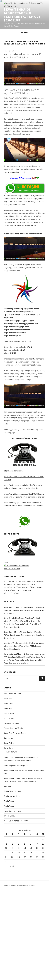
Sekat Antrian (9, 743)
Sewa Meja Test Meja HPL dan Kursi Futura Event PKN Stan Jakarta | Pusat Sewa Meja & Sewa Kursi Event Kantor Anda (24, 657)
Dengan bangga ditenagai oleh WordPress (19, 885)
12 (19, 848)
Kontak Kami (9, 713)
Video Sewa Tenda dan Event (16, 821)
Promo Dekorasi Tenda (13, 728)
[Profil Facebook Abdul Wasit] (16, 565)
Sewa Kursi (8, 748)
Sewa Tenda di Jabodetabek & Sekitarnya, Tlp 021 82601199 (22, 15)
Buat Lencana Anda (12, 568)
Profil (6, 562)
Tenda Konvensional (12, 796)
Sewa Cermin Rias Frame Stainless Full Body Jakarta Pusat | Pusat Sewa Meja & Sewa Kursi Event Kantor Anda (23, 621)
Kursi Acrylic (9, 718)
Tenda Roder (9, 801)
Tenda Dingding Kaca (12, 791)
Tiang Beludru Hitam (12, 811)
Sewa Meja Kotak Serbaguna (15, 766)
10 (6, 848)
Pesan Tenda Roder (12, 723)
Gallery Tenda (9, 704)
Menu (26, 32)
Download (8, 699)
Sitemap (7, 786)
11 (12, 848)
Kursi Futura (11, 752)
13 (25, 848)
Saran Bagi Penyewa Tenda (15, 733)
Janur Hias (8, 708)
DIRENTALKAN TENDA (13, 694)
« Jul (12, 866)
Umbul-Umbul (9, 816)
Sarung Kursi (9, 738)
